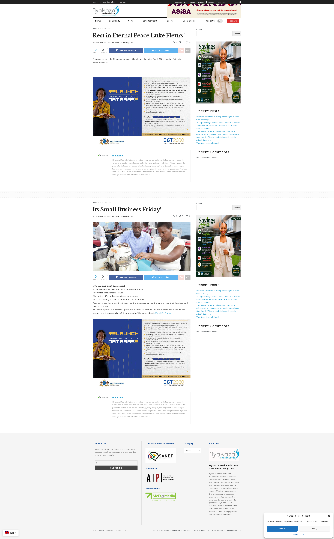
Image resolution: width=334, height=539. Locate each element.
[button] (328, 516)
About (155, 530)
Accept (282, 528)
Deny (314, 528)
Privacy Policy (217, 530)
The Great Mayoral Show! (207, 143)
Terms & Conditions (201, 530)
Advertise (106, 2)
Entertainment (150, 21)
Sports (170, 21)
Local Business (190, 21)
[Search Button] (239, 2)
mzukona (99, 42)
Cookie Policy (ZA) (233, 530)
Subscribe (97, 2)
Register (210, 2)
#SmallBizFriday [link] (162, 313)
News (130, 21)
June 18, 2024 (113, 42)
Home (98, 21)
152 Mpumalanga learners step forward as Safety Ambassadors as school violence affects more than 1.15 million (218, 125)
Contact (123, 2)
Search (199, 30)
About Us (114, 2)
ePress (101, 530)
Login (202, 2)
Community (114, 21)
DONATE (233, 21)
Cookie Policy (298, 534)
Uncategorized (105, 28)
